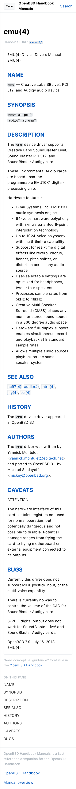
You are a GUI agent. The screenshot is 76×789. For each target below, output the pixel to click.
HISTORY (19, 407)
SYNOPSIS (21, 104)
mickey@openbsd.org (29, 475)
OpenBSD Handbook (26, 665)
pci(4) (25, 392)
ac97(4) (14, 387)
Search (66, 6)
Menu (9, 6)
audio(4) (31, 387)
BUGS (15, 569)
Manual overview (18, 782)
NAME (15, 74)
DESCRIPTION (25, 134)
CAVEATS (20, 490)
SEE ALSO (20, 377)
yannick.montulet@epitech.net (36, 458)
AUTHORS (20, 436)
